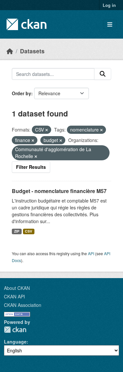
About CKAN (17, 288)
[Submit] (102, 74)
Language (15, 341)
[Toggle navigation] (109, 24)
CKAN (15, 329)
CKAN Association (22, 305)
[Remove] (46, 130)
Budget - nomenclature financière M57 (59, 191)
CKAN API (14, 296)
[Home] (10, 51)
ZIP (16, 231)
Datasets (32, 51)
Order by (21, 93)
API (91, 253)
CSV (28, 231)
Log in (109, 5)
